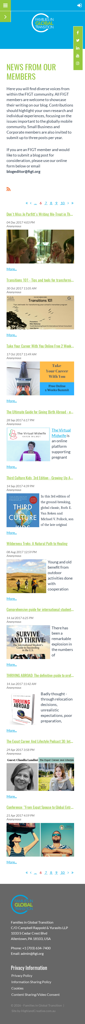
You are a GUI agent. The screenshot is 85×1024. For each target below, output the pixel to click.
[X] (77, 41)
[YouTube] (77, 57)
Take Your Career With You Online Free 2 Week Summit (45, 346)
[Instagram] (77, 64)
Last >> (72, 203)
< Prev (30, 203)
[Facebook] (77, 34)
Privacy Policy (21, 975)
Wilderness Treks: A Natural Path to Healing (37, 543)
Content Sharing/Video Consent (35, 994)
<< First (26, 203)
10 (62, 203)
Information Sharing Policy (31, 982)
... (35, 203)
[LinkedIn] (77, 49)
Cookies (17, 988)
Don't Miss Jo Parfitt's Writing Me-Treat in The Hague (44, 214)
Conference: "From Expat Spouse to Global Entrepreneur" (46, 807)
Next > (68, 203)
